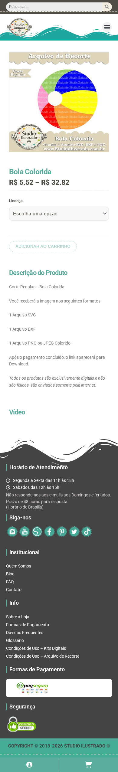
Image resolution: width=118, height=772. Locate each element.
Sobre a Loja (17, 616)
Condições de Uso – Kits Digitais (36, 648)
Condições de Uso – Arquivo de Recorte (42, 656)
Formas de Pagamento (27, 624)
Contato (13, 589)
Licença (16, 201)
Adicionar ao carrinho (42, 246)
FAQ (10, 581)
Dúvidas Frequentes (24, 632)
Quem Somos (18, 566)
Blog (10, 573)
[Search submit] (107, 6)
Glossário (15, 640)
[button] (107, 27)
